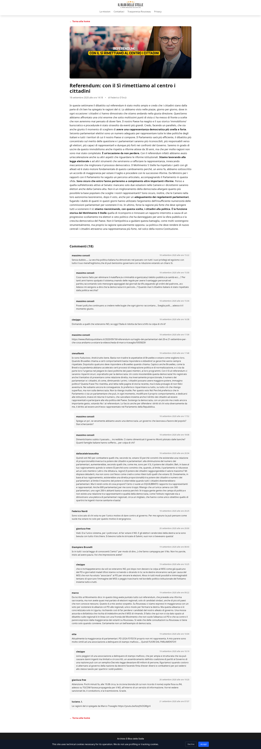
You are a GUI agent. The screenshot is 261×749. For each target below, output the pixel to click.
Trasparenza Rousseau (139, 11)
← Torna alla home (80, 21)
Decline (191, 744)
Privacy (157, 11)
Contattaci (119, 11)
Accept (204, 744)
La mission (105, 11)
